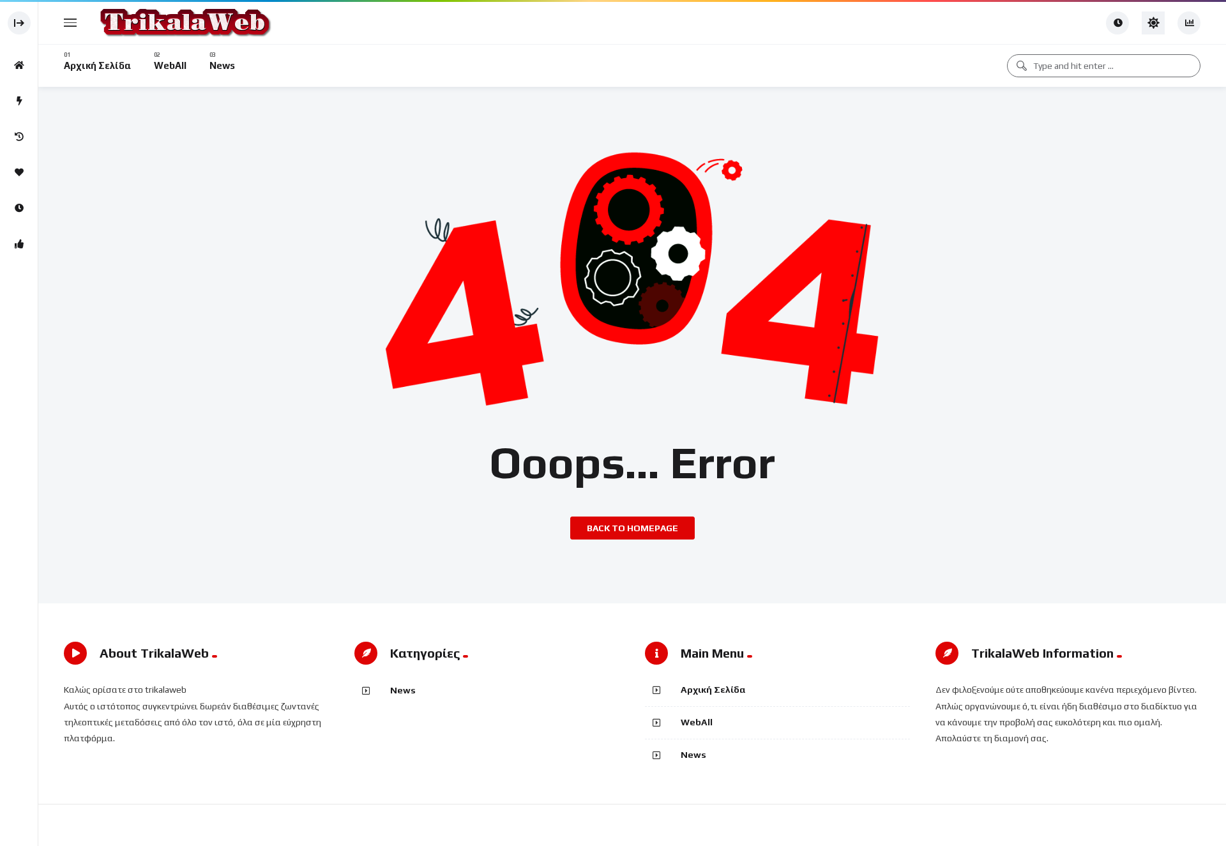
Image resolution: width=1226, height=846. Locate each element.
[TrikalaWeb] (184, 23)
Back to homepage (632, 528)
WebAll (697, 722)
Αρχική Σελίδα (713, 689)
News (403, 690)
